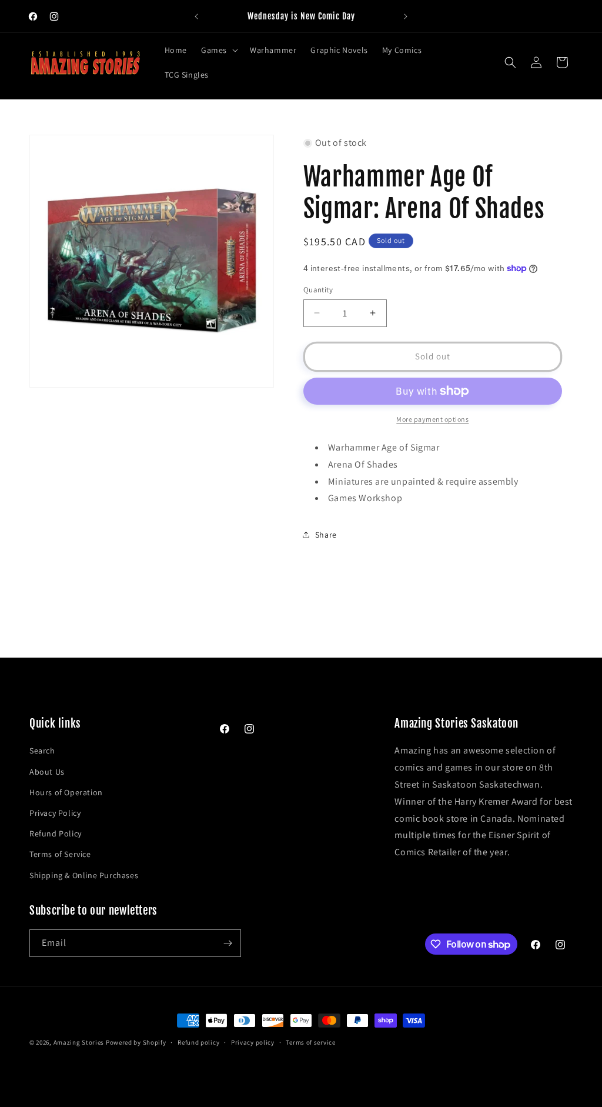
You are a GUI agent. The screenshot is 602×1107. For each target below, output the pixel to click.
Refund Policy (55, 833)
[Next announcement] (406, 16)
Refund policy (198, 1042)
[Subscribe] (227, 943)
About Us (47, 771)
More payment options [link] (432, 419)
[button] (218, 50)
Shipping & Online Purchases (83, 875)
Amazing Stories (79, 1042)
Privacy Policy (55, 813)
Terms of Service (60, 854)
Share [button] (326, 534)
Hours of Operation (66, 792)
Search (42, 750)
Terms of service (310, 1042)
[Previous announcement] (196, 16)
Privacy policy (253, 1042)
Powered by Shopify (136, 1042)
